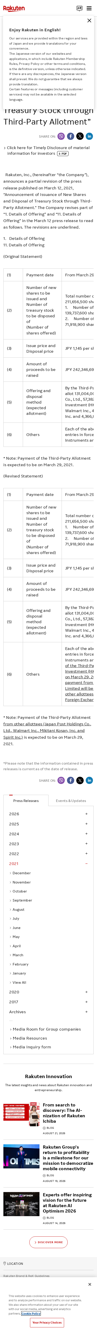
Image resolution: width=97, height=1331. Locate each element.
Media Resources (30, 1038)
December (22, 873)
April (17, 946)
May (16, 936)
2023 (14, 843)
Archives (17, 1011)
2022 (14, 853)
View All (19, 982)
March (18, 955)
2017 (13, 1001)
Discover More (50, 1242)
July (16, 918)
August (18, 909)
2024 (14, 833)
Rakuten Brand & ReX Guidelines (26, 1276)
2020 (14, 991)
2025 (14, 823)
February (20, 964)
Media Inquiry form (32, 1046)
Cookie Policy (31, 1313)
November (22, 882)
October (20, 891)
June (17, 927)
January (19, 973)
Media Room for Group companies (47, 1029)
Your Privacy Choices (47, 1322)
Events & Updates (71, 800)
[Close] (89, 20)
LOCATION (15, 1263)
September (22, 900)
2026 (14, 813)
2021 (13, 863)
